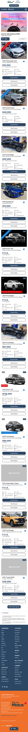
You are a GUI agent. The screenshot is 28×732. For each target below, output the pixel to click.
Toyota (3, 664)
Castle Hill (17, 641)
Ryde (16, 643)
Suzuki (3, 658)
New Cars (3, 669)
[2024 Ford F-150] (14, 238)
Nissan (3, 654)
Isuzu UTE (3, 645)
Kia (2, 647)
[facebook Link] (2, 687)
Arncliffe (17, 634)
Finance (17, 657)
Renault (3, 656)
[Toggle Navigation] (26, 9)
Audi (2, 630)
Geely (2, 641)
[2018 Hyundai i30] (14, 191)
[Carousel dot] (8, 338)
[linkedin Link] (7, 687)
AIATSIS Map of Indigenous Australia (9, 715)
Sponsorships (18, 676)
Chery (2, 634)
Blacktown (17, 636)
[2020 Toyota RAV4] (14, 566)
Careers (17, 669)
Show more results (14, 607)
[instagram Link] (5, 687)
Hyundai (3, 643)
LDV (2, 649)
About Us (17, 667)
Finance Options (14, 5)
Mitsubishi (3, 651)
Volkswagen (4, 660)
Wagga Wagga (18, 645)
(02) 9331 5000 (7, 697)
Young (16, 647)
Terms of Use (18, 683)
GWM (2, 639)
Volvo (2, 662)
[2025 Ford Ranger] (14, 144)
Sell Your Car (18, 662)
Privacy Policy (18, 681)
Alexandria (17, 632)
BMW (2, 632)
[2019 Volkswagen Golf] (14, 50)
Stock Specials (5, 681)
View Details (14, 85)
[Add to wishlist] (24, 61)
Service (16, 652)
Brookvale (17, 639)
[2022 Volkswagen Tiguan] (14, 473)
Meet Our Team (18, 672)
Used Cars (3, 674)
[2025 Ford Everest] (14, 97)
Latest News (18, 674)
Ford (2, 636)
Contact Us (17, 630)
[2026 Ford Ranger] (14, 285)
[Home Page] (14, 2)
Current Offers (4, 679)
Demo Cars (4, 671)
